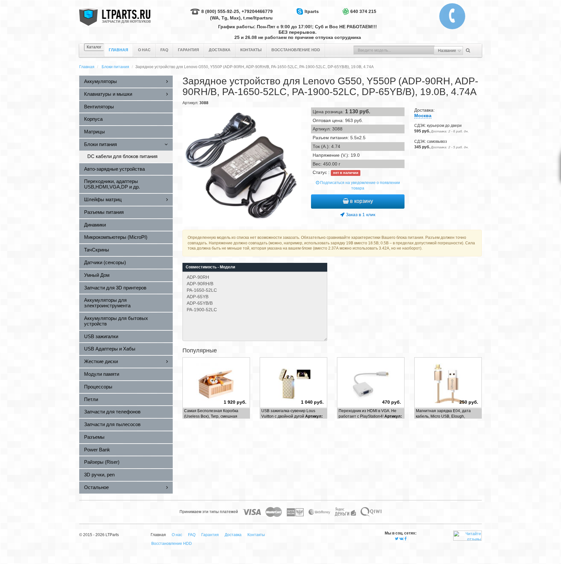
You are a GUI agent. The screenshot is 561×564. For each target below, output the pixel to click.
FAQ (164, 50)
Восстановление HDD (295, 50)
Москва (422, 115)
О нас (144, 50)
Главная (86, 67)
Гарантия (188, 50)
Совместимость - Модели (210, 267)
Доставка (220, 50)
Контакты (251, 50)
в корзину (361, 201)
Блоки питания (115, 67)
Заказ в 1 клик (359, 214)
